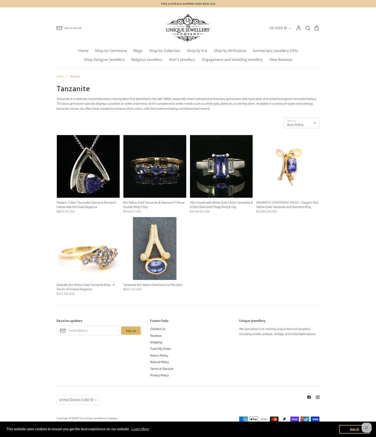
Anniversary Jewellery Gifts (275, 51)
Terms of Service (161, 369)
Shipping (156, 342)
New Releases (280, 59)
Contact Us (158, 329)
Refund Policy (159, 362)
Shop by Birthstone (230, 51)
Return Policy (159, 355)
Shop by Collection (164, 51)
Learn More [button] (140, 429)
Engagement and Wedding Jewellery (232, 59)
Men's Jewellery (182, 59)
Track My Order (160, 349)
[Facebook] (309, 397)
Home (83, 51)
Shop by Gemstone (111, 51)
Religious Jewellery (146, 59)
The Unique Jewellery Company (98, 418)
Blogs (138, 51)
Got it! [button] (354, 429)
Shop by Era (197, 51)
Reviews (156, 336)
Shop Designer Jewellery (104, 59)
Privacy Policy (159, 375)
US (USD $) (278, 28)
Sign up (131, 331)
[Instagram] (317, 397)
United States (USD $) (76, 400)
